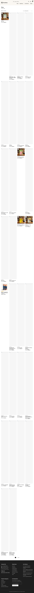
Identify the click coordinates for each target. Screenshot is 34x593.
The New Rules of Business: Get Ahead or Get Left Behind (28, 416)
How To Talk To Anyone (12, 212)
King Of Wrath (27, 212)
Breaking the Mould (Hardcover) (20, 77)
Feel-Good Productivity (20, 145)
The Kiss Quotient (11, 416)
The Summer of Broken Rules (20, 485)
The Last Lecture (19, 416)
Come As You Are (3, 145)
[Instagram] (1, 572)
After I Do (2, 21)
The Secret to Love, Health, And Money (12, 485)
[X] (5, 572)
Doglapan (10, 145)
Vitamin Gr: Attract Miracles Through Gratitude (12, 553)
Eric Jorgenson (27, 349)
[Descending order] (32, 11)
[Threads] (4, 572)
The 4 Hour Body (19, 347)
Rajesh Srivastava (11, 349)
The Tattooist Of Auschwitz (27, 485)
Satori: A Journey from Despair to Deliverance (4, 292)
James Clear (10, 78)
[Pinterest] (7, 572)
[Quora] (8, 572)
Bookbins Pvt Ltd (17, 591)
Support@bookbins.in (5, 566)
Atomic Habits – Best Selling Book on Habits (12, 77)
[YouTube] (6, 572)
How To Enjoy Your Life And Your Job (4, 213)
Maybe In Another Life (12, 280)
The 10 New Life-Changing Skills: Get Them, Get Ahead (12, 348)
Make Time (2, 280)
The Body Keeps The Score (4, 416)
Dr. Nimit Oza (2, 293)
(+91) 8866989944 (5, 565)
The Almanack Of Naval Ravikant (28, 348)
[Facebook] (2, 572)
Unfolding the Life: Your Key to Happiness (4, 553)
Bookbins (5, 2)
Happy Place (27, 145)
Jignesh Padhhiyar (3, 554)
